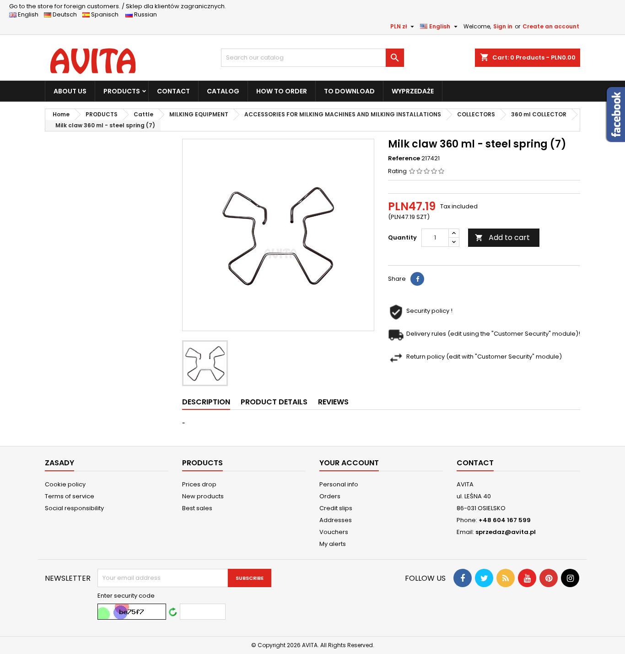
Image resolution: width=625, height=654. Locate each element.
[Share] (417, 279)
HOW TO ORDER (281, 91)
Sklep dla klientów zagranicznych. (117, 6)
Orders (329, 496)
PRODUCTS (121, 91)
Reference (404, 158)
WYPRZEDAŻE (413, 91)
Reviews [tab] (333, 402)
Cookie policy (65, 484)
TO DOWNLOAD (349, 91)
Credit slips (335, 508)
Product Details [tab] (274, 402)
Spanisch (107, 14)
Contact (475, 463)
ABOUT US (70, 91)
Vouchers (333, 532)
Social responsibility (74, 508)
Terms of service (69, 496)
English (30, 14)
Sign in (502, 26)
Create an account (551, 26)
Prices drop (199, 484)
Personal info (338, 484)
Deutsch (66, 14)
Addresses (335, 520)
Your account (349, 463)
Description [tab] (206, 402)
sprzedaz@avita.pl (505, 532)
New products (203, 496)
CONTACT (173, 91)
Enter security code (126, 596)
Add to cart (502, 237)
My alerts (332, 544)
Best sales (197, 508)
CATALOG (223, 91)
